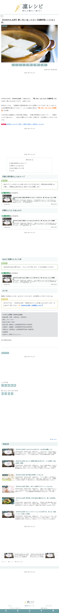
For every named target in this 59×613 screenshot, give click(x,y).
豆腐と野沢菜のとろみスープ (18, 163)
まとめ (12, 170)
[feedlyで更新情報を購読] (9, 393)
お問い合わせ (44, 608)
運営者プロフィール (29, 605)
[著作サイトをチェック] (2, 393)
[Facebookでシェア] (22, 65)
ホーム (10, 605)
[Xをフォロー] (5, 393)
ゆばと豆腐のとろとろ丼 (17, 168)
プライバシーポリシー (15, 608)
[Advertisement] (29, 84)
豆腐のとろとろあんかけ (17, 165)
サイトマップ (49, 605)
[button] (44, 65)
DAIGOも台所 (6, 352)
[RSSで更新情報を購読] (12, 393)
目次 (27, 159)
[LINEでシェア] (36, 65)
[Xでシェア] (15, 65)
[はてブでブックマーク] (29, 65)
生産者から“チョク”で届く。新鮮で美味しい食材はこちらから (25, 124)
